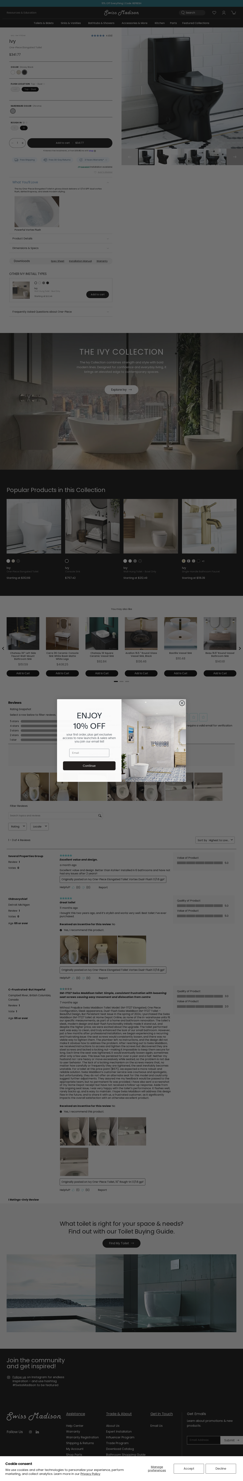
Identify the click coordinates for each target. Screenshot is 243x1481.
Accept (189, 1468)
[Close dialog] (182, 703)
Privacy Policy (90, 1474)
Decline (221, 1468)
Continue (89, 765)
